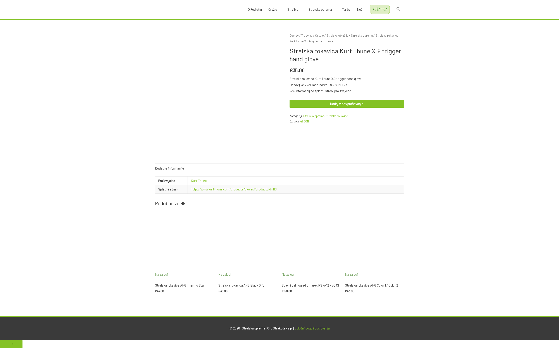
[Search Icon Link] (398, 9)
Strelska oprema (320, 9)
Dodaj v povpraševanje (346, 104)
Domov (294, 35)
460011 (304, 121)
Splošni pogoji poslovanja (312, 328)
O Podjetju (255, 9)
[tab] (169, 168)
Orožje (272, 9)
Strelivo (292, 9)
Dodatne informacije (169, 168)
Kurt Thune (199, 181)
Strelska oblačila (337, 35)
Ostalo (319, 35)
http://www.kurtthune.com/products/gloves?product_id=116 (234, 189)
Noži (360, 9)
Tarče (346, 9)
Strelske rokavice (337, 116)
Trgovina (306, 35)
